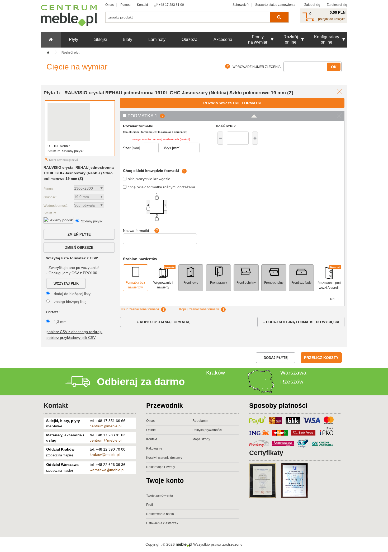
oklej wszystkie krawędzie (149, 179)
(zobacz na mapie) (59, 455)
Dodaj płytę (276, 358)
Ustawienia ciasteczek (162, 523)
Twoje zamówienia (159, 495)
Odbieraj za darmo (141, 381)
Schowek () (241, 5)
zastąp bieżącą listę (70, 302)
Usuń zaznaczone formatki (140, 309)
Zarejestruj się (337, 5)
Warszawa (293, 372)
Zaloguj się (312, 5)
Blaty (127, 39)
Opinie (151, 430)
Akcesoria (223, 39)
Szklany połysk (91, 221)
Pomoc (125, 5)
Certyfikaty (266, 452)
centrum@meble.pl (105, 426)
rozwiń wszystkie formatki (232, 103)
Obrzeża (189, 39)
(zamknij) (185, 139)
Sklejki (100, 39)
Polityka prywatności (207, 430)
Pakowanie (154, 448)
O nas (109, 5)
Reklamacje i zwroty (160, 467)
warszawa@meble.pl (107, 470)
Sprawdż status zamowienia (275, 5)
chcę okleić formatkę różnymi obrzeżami (161, 187)
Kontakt (142, 5)
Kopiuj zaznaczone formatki (199, 309)
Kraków (215, 372)
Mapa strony (201, 439)
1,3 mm (60, 322)
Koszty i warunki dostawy (164, 458)
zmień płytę (79, 234)
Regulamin (200, 421)
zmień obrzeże (79, 248)
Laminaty (156, 39)
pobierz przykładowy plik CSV (71, 337)
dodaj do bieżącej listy (72, 294)
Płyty (73, 39)
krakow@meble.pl (105, 454)
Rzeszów (291, 381)
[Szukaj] (279, 17)
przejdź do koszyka (332, 19)
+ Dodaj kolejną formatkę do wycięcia (301, 322)
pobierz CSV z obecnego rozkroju (74, 332)
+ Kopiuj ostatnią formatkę (164, 322)
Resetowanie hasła (160, 514)
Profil (150, 505)
